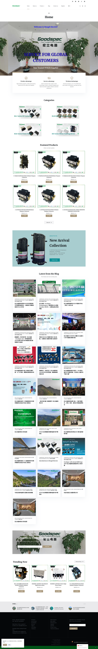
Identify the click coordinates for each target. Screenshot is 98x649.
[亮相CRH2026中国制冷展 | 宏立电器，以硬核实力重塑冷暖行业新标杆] (49, 321)
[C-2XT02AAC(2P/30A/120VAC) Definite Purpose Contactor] (49, 196)
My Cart (33, 624)
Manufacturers (53, 622)
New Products (53, 619)
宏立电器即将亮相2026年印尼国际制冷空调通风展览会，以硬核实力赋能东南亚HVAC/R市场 (24, 305)
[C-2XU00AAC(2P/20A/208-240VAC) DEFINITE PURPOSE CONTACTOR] (73, 196)
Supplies (52, 624)
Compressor (17, 332)
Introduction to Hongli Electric (48, 461)
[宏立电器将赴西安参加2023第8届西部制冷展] (73, 417)
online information (18, 300)
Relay (24, 300)
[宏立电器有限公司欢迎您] (24, 417)
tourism (26, 300)
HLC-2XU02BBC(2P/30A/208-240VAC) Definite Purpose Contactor (21, 585)
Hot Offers (33, 627)
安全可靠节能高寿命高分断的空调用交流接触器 (79, 608)
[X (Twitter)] (76, 1)
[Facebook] (73, 1)
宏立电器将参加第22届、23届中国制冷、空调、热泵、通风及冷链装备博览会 (73, 403)
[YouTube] (84, 1)
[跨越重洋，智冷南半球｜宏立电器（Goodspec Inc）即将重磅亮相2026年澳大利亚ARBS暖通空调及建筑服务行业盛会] (24, 321)
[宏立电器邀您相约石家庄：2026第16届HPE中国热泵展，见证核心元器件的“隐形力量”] (73, 355)
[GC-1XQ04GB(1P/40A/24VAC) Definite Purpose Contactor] (76, 573)
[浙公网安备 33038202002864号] (81, 641)
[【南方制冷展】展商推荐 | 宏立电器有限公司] (49, 387)
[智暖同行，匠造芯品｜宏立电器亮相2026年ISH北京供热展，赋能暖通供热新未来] (49, 355)
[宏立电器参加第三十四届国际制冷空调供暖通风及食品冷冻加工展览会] (24, 387)
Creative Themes (56, 643)
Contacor (22, 332)
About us (35, 6)
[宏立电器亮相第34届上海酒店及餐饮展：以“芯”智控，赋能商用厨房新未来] (24, 355)
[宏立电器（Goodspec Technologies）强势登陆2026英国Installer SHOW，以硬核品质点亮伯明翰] (49, 288)
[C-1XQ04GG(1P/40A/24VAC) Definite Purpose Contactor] (24, 162)
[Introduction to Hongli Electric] (49, 446)
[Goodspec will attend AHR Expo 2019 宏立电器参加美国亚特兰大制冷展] (73, 446)
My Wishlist (33, 622)
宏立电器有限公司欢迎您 (21, 432)
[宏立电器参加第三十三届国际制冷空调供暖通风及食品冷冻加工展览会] (24, 446)
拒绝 (9, 644)
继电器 (21, 301)
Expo (25, 332)
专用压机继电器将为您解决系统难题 (24, 492)
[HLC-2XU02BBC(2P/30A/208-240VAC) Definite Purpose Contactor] (21, 573)
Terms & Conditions (54, 628)
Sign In (32, 625)
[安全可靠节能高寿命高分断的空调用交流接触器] (70, 608)
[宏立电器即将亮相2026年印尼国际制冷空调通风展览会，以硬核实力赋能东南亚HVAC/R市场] (24, 288)
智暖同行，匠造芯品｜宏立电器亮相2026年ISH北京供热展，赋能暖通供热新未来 (48, 372)
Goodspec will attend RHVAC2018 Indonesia (59, 608)
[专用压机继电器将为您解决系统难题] (24, 478)
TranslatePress (84, 647)
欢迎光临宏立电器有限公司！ (71, 492)
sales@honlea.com (23, 625)
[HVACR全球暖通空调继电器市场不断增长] (49, 417)
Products (42, 6)
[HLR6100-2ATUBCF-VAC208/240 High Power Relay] (39, 573)
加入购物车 (24, 181)
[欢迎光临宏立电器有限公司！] (73, 478)
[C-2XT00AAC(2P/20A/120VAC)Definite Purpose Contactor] (24, 196)
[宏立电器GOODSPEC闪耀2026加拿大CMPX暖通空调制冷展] (73, 321)
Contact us (55, 6)
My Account (34, 621)
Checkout (33, 628)
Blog (49, 6)
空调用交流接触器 (52, 458)
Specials (52, 625)
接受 (5, 644)
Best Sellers (52, 621)
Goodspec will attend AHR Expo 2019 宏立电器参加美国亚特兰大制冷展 (73, 463)
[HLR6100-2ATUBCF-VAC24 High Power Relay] (58, 573)
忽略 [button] (95, 647)
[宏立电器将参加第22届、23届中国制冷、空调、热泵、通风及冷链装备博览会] (73, 387)
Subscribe (47, 546)
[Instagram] (79, 1)
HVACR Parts (28, 332)
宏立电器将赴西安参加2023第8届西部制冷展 (23, 608)
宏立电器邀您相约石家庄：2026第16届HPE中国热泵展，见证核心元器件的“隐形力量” (73, 372)
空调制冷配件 (31, 300)
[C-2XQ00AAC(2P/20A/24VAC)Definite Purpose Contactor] (49, 162)
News (33, 332)
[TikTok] (81, 1)
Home (28, 6)
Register (63, 6)
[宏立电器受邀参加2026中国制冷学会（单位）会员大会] (73, 288)
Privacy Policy (53, 627)
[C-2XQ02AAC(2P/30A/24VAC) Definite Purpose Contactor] (73, 162)
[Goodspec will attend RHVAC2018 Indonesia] (51, 608)
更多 (69, 6)
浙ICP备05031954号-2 (55, 644)
